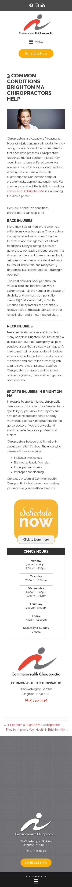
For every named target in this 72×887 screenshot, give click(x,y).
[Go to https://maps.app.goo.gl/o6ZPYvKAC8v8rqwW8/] (42, 6)
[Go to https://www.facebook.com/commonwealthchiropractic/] (31, 6)
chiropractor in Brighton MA (25, 191)
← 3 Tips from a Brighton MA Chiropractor (31, 725)
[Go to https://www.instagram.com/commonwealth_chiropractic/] (37, 6)
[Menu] (36, 881)
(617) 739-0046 (36, 700)
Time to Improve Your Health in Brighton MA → (37, 729)
